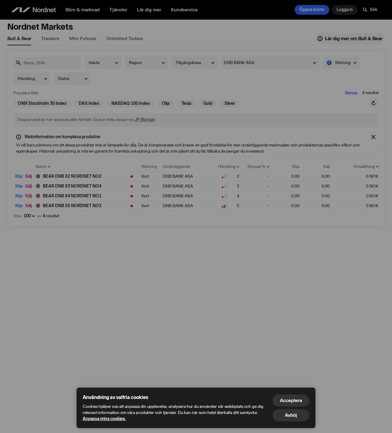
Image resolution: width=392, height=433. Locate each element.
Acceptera (291, 400)
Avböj (291, 415)
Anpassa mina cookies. (104, 418)
